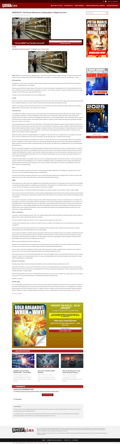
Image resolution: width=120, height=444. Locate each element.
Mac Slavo (16, 374)
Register (116, 1)
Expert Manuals (79, 5)
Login (110, 1)
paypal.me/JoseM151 (75, 290)
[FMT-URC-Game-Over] (97, 94)
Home (43, 440)
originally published (23, 49)
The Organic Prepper (44, 49)
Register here (47, 394)
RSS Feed (75, 440)
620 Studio (31, 442)
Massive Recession (112, 5)
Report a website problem (39, 442)
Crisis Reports (68, 5)
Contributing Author (16, 15)
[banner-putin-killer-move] (97, 57)
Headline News (28, 15)
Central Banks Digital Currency (95, 5)
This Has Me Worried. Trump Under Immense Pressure (71, 371)
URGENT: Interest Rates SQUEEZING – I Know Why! (22, 371)
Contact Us (67, 440)
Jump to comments (17, 293)
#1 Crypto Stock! (57, 5)
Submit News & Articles (54, 440)
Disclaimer (47, 442)
